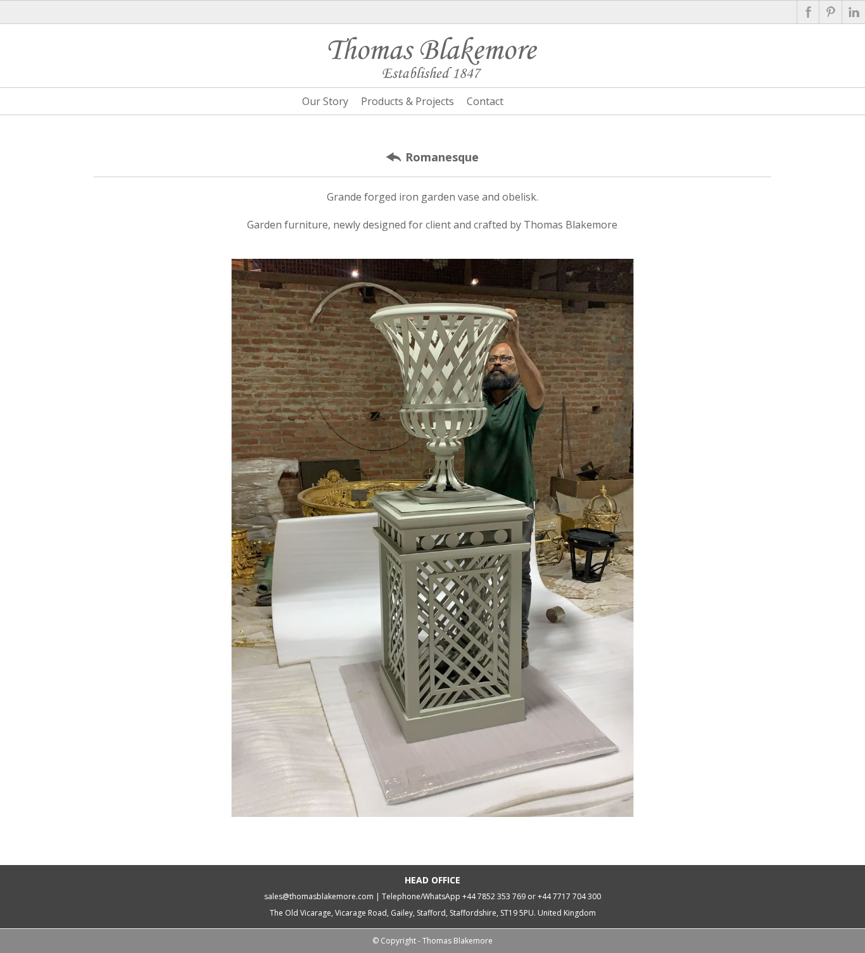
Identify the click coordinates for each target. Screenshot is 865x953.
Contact (485, 101)
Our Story (325, 101)
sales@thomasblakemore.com (319, 896)
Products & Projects (407, 101)
